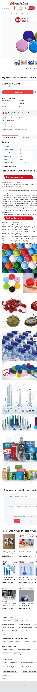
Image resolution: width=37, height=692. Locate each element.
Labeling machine (23, 631)
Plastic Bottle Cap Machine (10, 671)
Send (17, 521)
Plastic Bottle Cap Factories (11, 667)
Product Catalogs (27, 621)
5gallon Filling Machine (8, 627)
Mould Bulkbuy (7, 675)
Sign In (4, 129)
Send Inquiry (18, 92)
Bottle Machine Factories (28, 662)
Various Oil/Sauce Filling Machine (10, 631)
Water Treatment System (25, 627)
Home (3, 13)
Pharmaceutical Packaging (24, 649)
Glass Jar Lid (7, 654)
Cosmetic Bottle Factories (10, 662)
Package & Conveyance (24, 13)
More (3, 678)
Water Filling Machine (8, 624)
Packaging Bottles (8, 649)
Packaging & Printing (12, 13)
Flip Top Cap (17, 654)
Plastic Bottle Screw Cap (29, 667)
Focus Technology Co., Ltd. (22, 685)
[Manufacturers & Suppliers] (19, 3)
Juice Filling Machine (24, 624)
